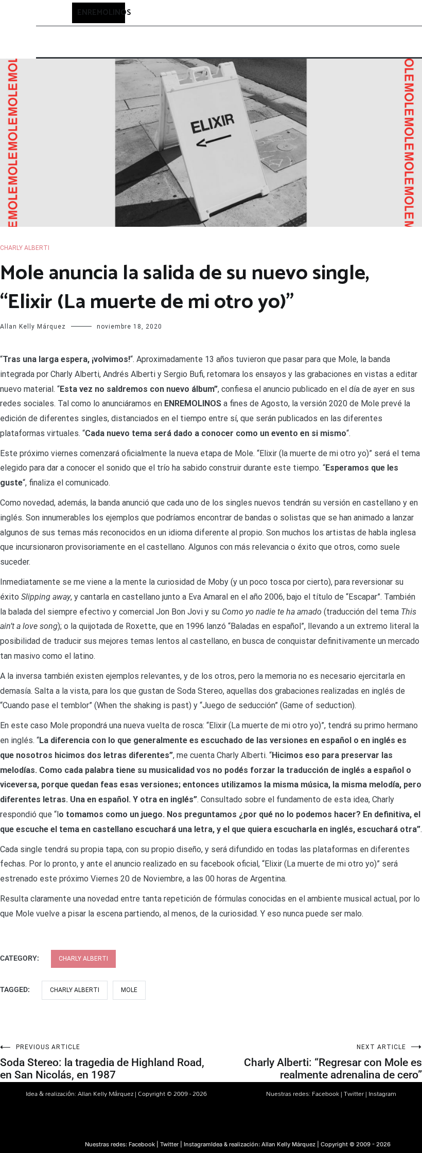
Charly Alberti (24, 247)
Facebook (325, 1093)
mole (129, 990)
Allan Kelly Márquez (33, 326)
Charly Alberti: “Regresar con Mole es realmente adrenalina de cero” (333, 1062)
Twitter (354, 1093)
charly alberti (74, 990)
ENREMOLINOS (104, 12)
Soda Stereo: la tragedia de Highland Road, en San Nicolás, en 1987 (102, 1062)
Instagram (382, 1093)
